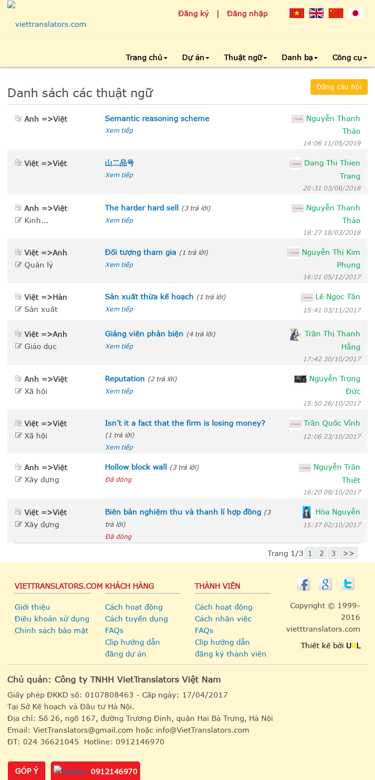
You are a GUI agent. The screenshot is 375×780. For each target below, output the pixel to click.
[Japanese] (355, 12)
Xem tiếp (119, 130)
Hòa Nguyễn (337, 511)
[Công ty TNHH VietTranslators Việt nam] (46, 24)
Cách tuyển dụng (136, 618)
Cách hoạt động (134, 606)
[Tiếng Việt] (297, 12)
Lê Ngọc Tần (337, 296)
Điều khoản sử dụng (52, 618)
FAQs (114, 630)
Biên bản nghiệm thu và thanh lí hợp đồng (183, 511)
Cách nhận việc (223, 618)
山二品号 (119, 162)
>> (348, 553)
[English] (316, 12)
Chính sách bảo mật (51, 630)
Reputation (125, 378)
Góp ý (26, 770)
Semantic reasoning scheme (157, 118)
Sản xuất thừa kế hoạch (149, 296)
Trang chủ (144, 57)
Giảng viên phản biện (144, 333)
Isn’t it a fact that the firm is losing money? (185, 422)
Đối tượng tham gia (140, 251)
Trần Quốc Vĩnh (332, 422)
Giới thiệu (32, 606)
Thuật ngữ (243, 57)
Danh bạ (297, 57)
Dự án (193, 57)
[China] (336, 12)
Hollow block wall (136, 466)
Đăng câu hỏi (339, 86)
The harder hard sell (142, 207)
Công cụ (347, 57)
